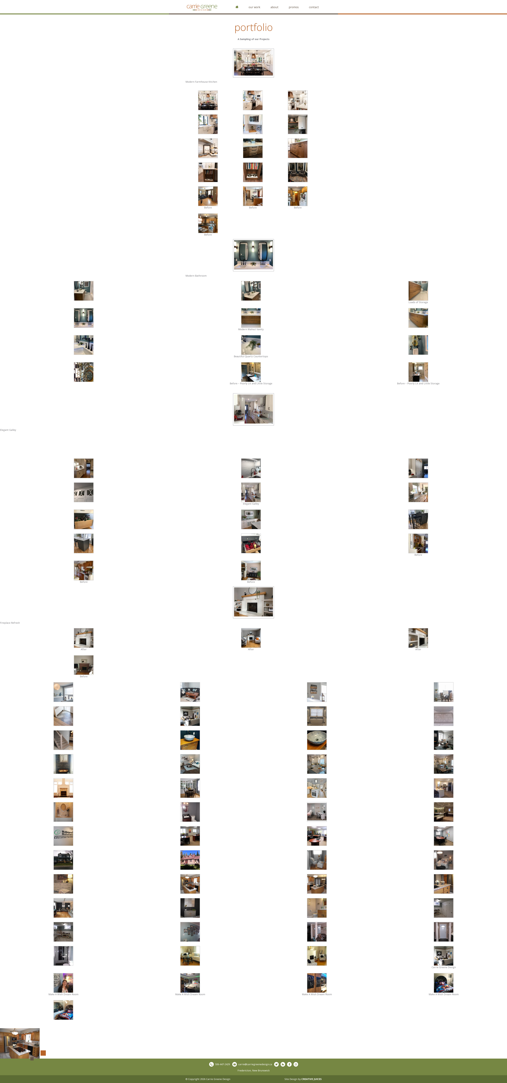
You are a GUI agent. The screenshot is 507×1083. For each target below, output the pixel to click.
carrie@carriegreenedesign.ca (255, 1064)
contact (314, 7)
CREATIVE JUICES (311, 1079)
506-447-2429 (222, 1064)
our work (254, 7)
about (274, 7)
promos (294, 7)
